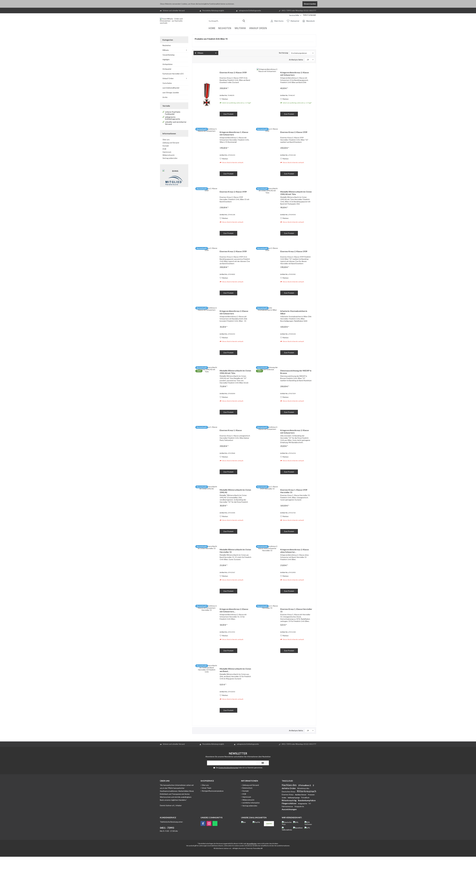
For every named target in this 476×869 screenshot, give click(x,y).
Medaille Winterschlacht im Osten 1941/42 (235, 491)
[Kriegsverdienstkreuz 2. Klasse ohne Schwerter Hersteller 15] (267, 571)
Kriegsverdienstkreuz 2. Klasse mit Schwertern (294, 73)
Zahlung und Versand (171, 143)
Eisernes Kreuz (288, 794)
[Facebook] (203, 823)
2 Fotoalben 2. (305, 785)
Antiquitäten (168, 64)
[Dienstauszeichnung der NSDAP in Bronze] (267, 392)
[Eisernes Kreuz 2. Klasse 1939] (206, 94)
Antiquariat (167, 69)
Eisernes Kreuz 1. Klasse (231, 430)
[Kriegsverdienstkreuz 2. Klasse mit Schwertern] (267, 94)
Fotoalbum (305, 797)
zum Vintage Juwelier (171, 92)
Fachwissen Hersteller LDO (173, 74)
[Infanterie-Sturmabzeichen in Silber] (267, 333)
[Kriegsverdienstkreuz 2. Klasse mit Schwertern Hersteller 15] (206, 631)
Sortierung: (283, 53)
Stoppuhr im (299, 806)
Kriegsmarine (302, 803)
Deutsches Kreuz (289, 791)
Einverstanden (310, 4)
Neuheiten (167, 45)
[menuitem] (285, 15)
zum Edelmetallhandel (171, 88)
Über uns (166, 139)
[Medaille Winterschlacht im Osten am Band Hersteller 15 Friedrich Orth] (206, 690)
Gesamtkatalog (168, 55)
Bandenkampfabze (307, 800)
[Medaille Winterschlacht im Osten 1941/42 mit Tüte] (267, 213)
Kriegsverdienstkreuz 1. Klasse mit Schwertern (234, 133)
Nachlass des (289, 784)
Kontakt (166, 146)
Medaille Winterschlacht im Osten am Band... (235, 670)
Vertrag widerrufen (170, 158)
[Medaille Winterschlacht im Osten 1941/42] (206, 511)
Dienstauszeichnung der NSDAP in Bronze (295, 371)
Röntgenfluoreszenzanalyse (212, 791)
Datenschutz (247, 788)
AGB (164, 149)
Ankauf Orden (168, 78)
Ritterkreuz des (303, 788)
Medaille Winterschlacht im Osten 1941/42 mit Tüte (296, 192)
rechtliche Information (251, 803)
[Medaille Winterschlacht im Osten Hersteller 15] (206, 571)
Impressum (167, 152)
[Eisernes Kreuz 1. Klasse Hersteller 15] (267, 631)
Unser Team (206, 788)
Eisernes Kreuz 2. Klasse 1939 (233, 72)
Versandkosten (251, 843)
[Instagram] (209, 823)
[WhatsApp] (214, 823)
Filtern (200, 53)
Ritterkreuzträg (289, 800)
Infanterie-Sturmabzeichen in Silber (293, 312)
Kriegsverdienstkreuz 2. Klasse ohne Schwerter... (294, 550)
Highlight (166, 59)
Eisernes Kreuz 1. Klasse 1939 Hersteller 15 (293, 491)
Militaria (166, 50)
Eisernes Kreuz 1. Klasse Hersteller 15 (296, 610)
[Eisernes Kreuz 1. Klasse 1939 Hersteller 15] (267, 511)
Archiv (165, 97)
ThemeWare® (257, 848)
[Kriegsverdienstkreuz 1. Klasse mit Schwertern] (206, 154)
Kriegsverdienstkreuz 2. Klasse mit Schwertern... (234, 610)
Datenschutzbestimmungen (228, 768)
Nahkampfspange (294, 798)
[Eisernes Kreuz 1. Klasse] (206, 452)
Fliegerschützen (289, 803)
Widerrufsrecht (169, 155)
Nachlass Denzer (301, 795)
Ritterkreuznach (306, 791)
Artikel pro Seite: (296, 60)
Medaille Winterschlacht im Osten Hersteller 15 (235, 550)
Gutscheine (167, 83)
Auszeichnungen (289, 809)
